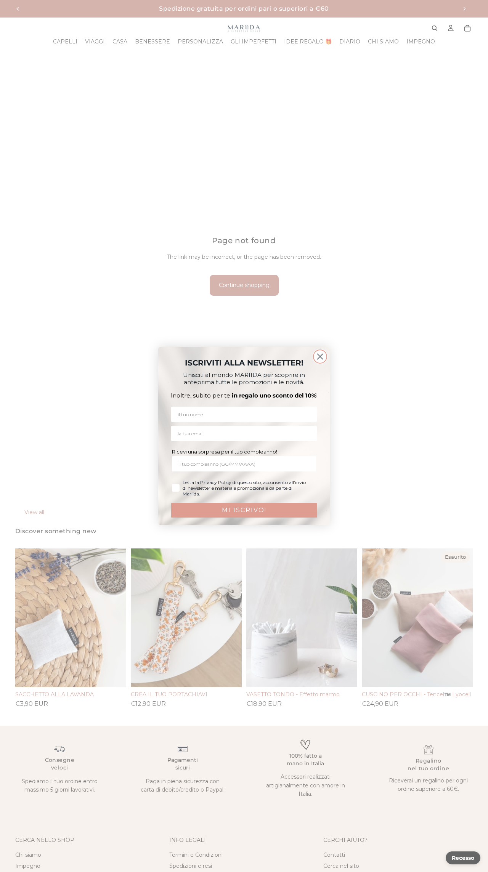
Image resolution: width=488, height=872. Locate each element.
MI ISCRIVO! (244, 510)
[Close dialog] (320, 356)
